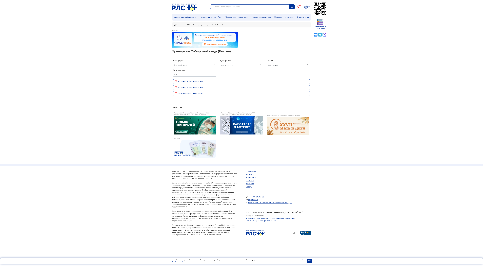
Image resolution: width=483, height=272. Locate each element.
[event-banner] (288, 126)
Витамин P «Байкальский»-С (191, 87)
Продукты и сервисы (261, 17)
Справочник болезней (236, 17)
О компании (251, 171)
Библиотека (303, 17)
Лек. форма (178, 60)
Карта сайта (251, 177)
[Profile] (307, 6)
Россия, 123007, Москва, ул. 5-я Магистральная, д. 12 (270, 202)
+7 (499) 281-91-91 (256, 197)
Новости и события (283, 17)
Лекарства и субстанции (184, 17)
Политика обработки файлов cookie (261, 221)
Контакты (250, 174)
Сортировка (179, 70)
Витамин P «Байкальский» (190, 81)
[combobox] (249, 6)
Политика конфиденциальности (280, 218)
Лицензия (250, 180)
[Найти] (292, 6)
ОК (309, 261)
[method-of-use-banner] (205, 39)
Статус (270, 60)
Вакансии (250, 183)
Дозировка (225, 60)
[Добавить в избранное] (176, 81)
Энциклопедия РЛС (183, 25)
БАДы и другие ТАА (211, 17)
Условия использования (256, 218)
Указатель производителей (203, 25)
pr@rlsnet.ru (253, 200)
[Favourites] (299, 7)
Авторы (249, 186)
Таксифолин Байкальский (190, 93)
